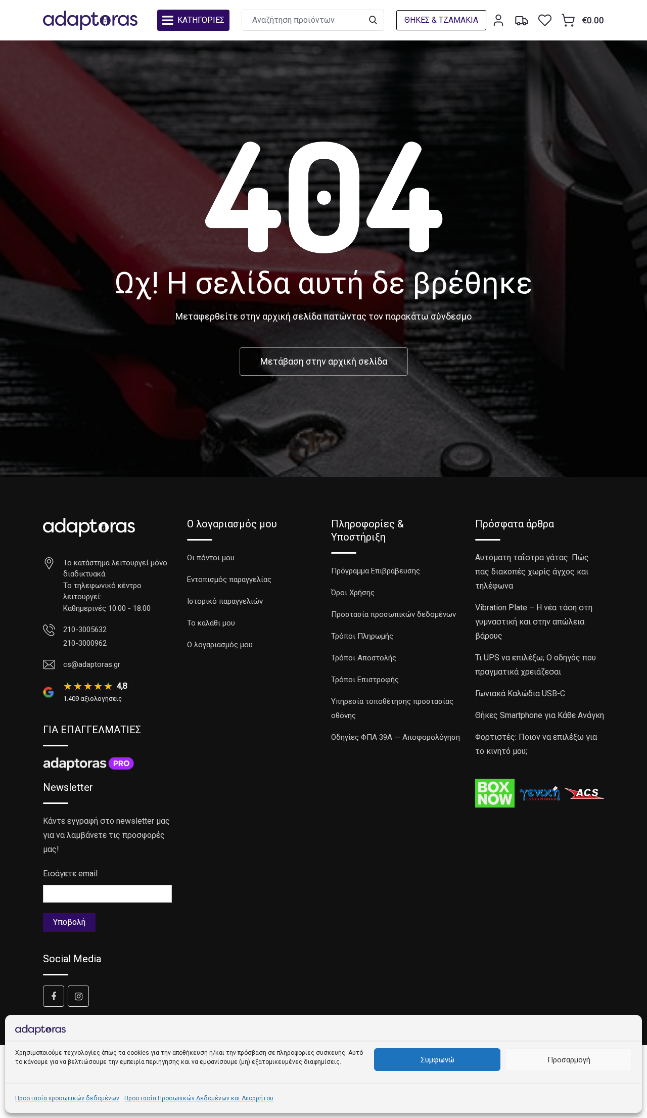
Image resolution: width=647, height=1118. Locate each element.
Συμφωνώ (437, 1059)
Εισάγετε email (70, 873)
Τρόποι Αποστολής (363, 657)
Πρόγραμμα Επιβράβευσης (375, 570)
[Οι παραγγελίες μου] (522, 20)
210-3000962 (85, 643)
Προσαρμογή (568, 1059)
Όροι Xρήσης (353, 592)
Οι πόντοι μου (211, 557)
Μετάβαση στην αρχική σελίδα (323, 361)
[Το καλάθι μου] (568, 20)
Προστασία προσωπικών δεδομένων (67, 1098)
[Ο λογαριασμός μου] (498, 20)
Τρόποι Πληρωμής (362, 636)
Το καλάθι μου (211, 623)
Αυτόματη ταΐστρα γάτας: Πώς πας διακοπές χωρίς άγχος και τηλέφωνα (532, 572)
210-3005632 (85, 629)
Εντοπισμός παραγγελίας (229, 579)
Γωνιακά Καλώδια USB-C (520, 693)
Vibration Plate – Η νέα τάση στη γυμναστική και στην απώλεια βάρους (533, 622)
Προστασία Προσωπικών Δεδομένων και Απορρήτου (198, 1098)
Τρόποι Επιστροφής (365, 679)
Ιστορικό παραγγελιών (225, 601)
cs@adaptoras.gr (91, 664)
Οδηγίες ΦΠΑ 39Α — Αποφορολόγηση (395, 737)
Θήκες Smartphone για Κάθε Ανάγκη (539, 715)
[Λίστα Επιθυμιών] (545, 20)
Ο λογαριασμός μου (220, 644)
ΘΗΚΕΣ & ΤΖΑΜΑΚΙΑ (441, 20)
